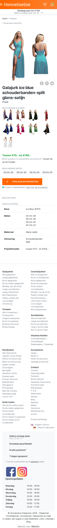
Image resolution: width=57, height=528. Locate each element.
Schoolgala (7, 367)
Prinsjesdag (7, 388)
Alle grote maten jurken (13, 405)
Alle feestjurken (9, 353)
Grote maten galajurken (13, 283)
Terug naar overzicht (12, 23)
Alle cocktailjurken (39, 275)
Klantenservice (37, 411)
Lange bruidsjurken (11, 318)
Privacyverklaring (39, 419)
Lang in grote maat (39, 327)
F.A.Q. (34, 391)
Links (41, 519)
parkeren (34, 461)
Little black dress (39, 301)
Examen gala (8, 376)
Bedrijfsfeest (8, 382)
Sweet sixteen (8, 365)
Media (33, 405)
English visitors (41, 424)
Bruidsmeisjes (8, 327)
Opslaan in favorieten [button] (25, 181)
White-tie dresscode (11, 359)
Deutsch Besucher (45, 427)
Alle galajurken (9, 275)
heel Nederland (31, 519)
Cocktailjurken (12, 516)
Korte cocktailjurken (40, 277)
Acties (34, 414)
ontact (35, 370)
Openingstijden (38, 373)
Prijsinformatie (37, 385)
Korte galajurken (9, 280)
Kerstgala (6, 370)
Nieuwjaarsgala (9, 394)
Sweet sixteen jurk (10, 298)
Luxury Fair (7, 396)
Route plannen (37, 379)
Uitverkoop (7, 304)
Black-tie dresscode (11, 362)
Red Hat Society (9, 391)
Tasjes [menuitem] (34, 353)
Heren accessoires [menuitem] (39, 359)
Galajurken (44, 513)
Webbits (35, 526)
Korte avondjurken (39, 283)
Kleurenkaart (36, 388)
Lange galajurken (10, 277)
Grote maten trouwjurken (13, 417)
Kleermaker (36, 393)
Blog (33, 399)
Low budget (7, 301)
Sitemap (49, 519)
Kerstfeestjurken (9, 295)
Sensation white (9, 373)
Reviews (34, 402)
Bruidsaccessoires (10, 324)
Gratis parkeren (18, 450)
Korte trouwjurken (10, 321)
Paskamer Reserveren (41, 382)
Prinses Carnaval (9, 379)
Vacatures (35, 408)
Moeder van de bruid (11, 286)
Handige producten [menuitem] (39, 362)
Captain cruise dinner (12, 356)
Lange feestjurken (10, 292)
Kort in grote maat (39, 330)
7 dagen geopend (18, 456)
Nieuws (34, 396)
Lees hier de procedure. (37, 187)
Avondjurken (25, 516)
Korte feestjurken (39, 309)
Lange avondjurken (10, 289)
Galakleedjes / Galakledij (42, 344)
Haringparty (7, 385)
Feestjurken (38, 516)
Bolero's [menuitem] (34, 356)
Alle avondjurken (38, 318)
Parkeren (35, 376)
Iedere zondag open (19, 436)
